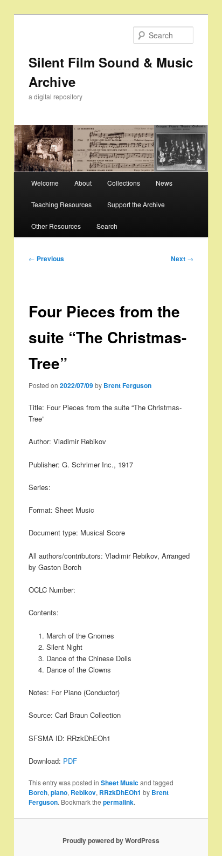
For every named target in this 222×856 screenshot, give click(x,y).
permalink (118, 802)
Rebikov (83, 792)
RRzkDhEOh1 (120, 792)
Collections (123, 182)
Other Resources (56, 225)
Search (106, 225)
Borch (38, 792)
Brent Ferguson (127, 385)
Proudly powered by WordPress (111, 840)
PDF (70, 761)
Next (182, 258)
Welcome (45, 182)
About (83, 182)
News (164, 182)
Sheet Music (119, 782)
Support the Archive (136, 204)
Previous (46, 258)
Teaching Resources (61, 204)
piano (59, 792)
